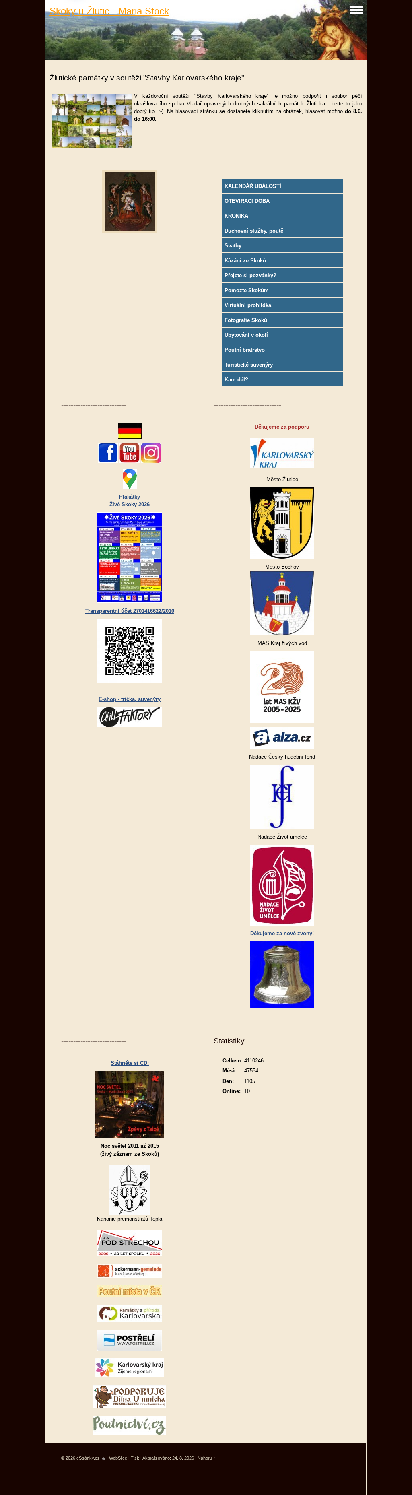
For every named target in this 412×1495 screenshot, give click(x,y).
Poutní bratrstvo (245, 350)
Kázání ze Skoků (245, 261)
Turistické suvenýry (249, 365)
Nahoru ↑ (207, 1458)
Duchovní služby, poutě (254, 231)
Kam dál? (236, 380)
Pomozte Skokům (247, 290)
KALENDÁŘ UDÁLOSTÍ (253, 186)
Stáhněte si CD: (130, 1063)
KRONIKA (236, 216)
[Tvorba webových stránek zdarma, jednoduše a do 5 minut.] (104, 1458)
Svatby (233, 246)
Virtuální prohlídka (248, 305)
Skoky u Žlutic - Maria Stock (109, 11)
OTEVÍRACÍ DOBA (247, 201)
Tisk (135, 1458)
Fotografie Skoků (246, 320)
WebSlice (118, 1458)
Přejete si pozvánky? (250, 275)
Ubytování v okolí (246, 335)
